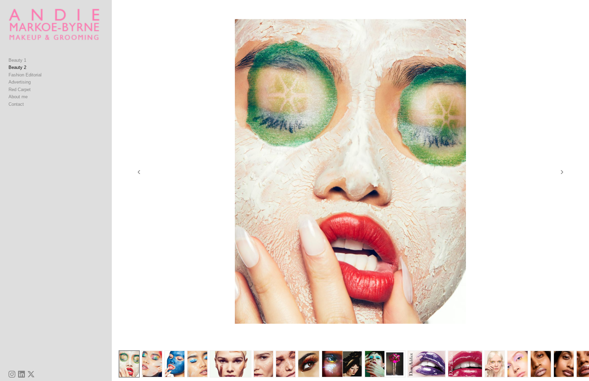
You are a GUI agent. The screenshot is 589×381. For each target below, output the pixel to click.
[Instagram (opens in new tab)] (12, 374)
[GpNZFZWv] (152, 364)
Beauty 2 (17, 67)
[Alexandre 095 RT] (494, 364)
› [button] (561, 171)
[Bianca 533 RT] (518, 364)
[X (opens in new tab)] (31, 374)
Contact (16, 104)
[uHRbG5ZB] (197, 364)
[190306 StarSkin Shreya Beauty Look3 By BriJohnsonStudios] (540, 364)
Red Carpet (20, 89)
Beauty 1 (17, 60)
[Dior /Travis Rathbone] (426, 364)
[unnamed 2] (385, 364)
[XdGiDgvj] (129, 364)
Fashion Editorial (25, 74)
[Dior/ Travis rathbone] (465, 364)
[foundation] (285, 364)
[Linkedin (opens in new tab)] (21, 374)
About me (18, 96)
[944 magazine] (309, 364)
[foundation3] (263, 364)
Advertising (20, 82)
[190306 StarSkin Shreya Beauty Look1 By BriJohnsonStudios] (563, 364)
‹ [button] (138, 171)
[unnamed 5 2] (342, 364)
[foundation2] (231, 364)
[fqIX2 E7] (174, 364)
